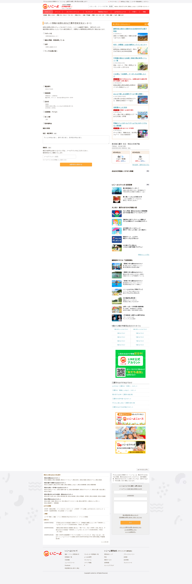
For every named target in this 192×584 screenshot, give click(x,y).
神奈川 (65, 15)
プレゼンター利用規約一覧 (91, 554)
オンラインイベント (73, 12)
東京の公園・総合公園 (98, 489)
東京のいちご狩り (93, 501)
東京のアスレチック (85, 489)
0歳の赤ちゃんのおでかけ (121, 329)
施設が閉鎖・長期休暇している (54, 40)
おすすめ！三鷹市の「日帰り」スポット (125, 386)
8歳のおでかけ (121, 345)
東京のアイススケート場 (71, 501)
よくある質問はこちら (130, 529)
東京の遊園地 (48, 480)
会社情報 (126, 560)
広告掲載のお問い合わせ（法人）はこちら (130, 517)
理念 (105, 557)
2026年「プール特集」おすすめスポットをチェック (89, 509)
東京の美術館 (93, 496)
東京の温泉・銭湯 (49, 501)
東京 (61, 15)
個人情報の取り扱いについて (130, 515)
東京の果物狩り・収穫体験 (51, 503)
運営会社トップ (108, 554)
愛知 (79, 15)
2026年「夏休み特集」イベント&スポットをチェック (58, 509)
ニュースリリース (69, 562)
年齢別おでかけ (103, 12)
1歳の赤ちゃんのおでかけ (140, 329)
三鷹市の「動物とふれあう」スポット (124, 390)
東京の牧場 (83, 480)
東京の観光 (99, 480)
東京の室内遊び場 (62, 496)
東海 (76, 15)
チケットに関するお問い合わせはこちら (130, 527)
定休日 (47, 101)
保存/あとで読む (125, 1)
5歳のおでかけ (140, 337)
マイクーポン (113, 1)
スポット (47, 12)
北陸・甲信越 (86, 15)
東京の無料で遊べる (63, 489)
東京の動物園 (56, 480)
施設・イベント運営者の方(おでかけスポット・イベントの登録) (71, 517)
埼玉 (72, 15)
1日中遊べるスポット (143, 6)
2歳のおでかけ (121, 333)
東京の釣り (76, 480)
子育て (134, 12)
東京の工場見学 (48, 484)
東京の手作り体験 (59, 484)
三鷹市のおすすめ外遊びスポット (122, 407)
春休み (116, 6)
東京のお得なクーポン (50, 489)
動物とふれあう (132, 6)
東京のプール (91, 480)
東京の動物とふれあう (71, 484)
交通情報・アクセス (51, 112)
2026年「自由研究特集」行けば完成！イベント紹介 (58, 511)
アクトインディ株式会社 (125, 551)
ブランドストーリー (129, 554)
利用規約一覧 (68, 557)
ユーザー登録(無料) (136, 1)
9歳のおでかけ (140, 345)
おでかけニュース (120, 12)
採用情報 (106, 562)
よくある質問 (87, 557)
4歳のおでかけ (121, 337)
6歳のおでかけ (121, 341)
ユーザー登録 (48, 517)
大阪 (96, 15)
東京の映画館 (72, 496)
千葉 (69, 15)
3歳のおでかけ (140, 333)
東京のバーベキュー (66, 480)
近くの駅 (47, 117)
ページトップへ (143, 469)
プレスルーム (87, 560)
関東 (58, 15)
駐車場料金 (48, 123)
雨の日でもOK (123, 6)
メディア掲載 (87, 562)
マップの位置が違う (51, 51)
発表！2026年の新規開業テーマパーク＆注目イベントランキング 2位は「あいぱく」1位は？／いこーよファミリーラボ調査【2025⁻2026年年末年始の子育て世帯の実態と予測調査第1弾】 (80, 536)
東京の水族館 (102, 496)
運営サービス (108, 560)
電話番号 (47, 86)
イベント (57, 12)
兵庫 (103, 15)
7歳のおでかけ (140, 341)
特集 (144, 12)
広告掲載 (67, 560)
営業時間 (47, 93)
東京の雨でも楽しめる (50, 496)
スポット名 (48, 33)
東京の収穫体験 (82, 484)
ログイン (146, 1)
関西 (93, 15)
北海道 (53, 15)
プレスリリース (128, 562)
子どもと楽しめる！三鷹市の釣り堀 (123, 403)
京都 (99, 15)
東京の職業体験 (92, 484)
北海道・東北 (46, 15)
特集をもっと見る (143, 254)
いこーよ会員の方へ (130, 532)
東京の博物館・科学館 (83, 496)
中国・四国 (109, 15)
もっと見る (104, 541)
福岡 (122, 15)
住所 (46, 44)
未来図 (125, 557)
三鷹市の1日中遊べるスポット (121, 398)
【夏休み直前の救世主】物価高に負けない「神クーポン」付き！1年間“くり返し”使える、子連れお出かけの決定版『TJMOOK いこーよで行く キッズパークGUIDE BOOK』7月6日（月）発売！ (80, 529)
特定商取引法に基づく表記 (72, 568)
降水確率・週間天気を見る (140, 165)
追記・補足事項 (48, 133)
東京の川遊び (48, 491)
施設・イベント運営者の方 (72, 554)
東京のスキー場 (59, 501)
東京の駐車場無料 (74, 489)
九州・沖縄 (117, 15)
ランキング (89, 12)
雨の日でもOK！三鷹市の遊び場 (122, 394)
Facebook (67, 565)
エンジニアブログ (109, 565)
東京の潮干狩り (83, 501)
